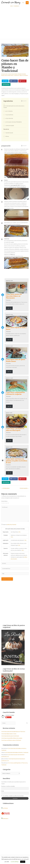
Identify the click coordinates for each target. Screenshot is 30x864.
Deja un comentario (24, 75)
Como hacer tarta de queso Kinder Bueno (15, 360)
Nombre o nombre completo (8, 786)
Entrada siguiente (24, 488)
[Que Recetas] (4, 808)
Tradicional (16, 75)
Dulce (9, 74)
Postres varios (4, 75)
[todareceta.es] (4, 818)
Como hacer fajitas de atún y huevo (8, 733)
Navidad (20, 74)
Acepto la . (9, 524)
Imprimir (25, 100)
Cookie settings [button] (14, 861)
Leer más (9, 308)
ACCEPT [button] (22, 861)
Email (2, 791)
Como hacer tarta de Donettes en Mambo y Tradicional (16, 752)
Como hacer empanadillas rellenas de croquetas (15, 393)
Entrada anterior (6, 488)
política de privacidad (11, 524)
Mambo (16, 74)
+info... (19, 532)
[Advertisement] (15, 23)
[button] (23, 2)
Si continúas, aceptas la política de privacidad (13, 795)
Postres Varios (10, 75)
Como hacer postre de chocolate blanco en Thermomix (14, 296)
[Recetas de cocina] (5, 813)
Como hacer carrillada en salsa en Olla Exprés (15, 429)
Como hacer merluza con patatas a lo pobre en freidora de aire (16, 460)
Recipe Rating (4, 501)
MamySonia (8, 300)
